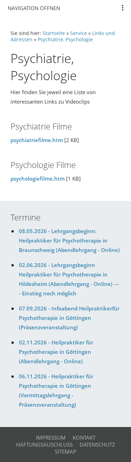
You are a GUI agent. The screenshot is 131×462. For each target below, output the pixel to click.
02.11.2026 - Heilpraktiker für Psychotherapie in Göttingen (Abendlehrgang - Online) (56, 352)
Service (78, 33)
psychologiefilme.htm (37, 178)
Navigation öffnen (34, 8)
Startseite (54, 33)
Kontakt (84, 437)
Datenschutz (97, 444)
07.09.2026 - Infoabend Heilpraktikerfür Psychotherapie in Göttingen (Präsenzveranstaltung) (69, 318)
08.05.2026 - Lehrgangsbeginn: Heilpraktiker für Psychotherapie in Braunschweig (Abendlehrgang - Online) (69, 240)
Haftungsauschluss (44, 444)
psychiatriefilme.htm (36, 140)
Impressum (51, 437)
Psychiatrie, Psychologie (65, 39)
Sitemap (65, 451)
